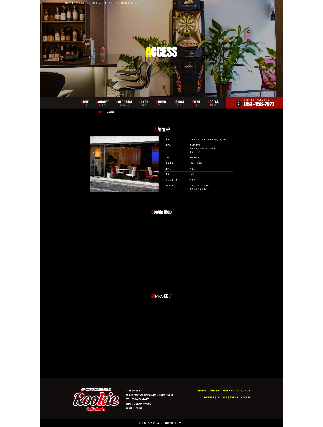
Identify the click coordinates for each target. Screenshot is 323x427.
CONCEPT (214, 390)
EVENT (234, 397)
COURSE (222, 397)
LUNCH (245, 390)
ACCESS (245, 397)
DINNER (209, 397)
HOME (100, 112)
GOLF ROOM (231, 390)
